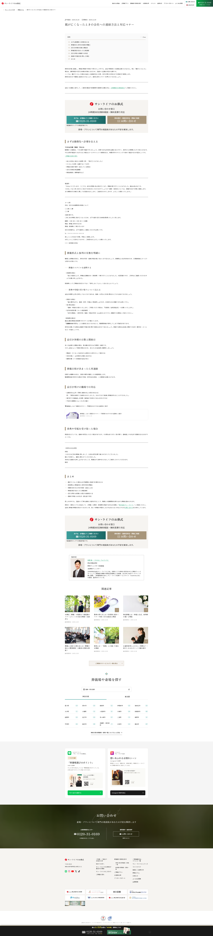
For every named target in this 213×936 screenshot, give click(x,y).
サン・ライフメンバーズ (140, 864)
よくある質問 (179, 3)
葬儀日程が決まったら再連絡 (80, 50)
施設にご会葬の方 (138, 870)
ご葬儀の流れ (100, 874)
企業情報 (135, 882)
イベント (153, 3)
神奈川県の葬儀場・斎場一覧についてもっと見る (105, 733)
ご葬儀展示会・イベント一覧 (137, 860)
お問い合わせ (129, 508)
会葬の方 (159, 3)
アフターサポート (169, 3)
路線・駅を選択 (90, 689)
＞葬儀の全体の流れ (71, 156)
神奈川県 (85, 696)
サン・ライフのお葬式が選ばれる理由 (103, 867)
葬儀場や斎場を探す (135, 3)
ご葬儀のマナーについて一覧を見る (106, 663)
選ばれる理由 (116, 3)
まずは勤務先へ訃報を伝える (80, 42)
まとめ (73, 59)
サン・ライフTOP (10, 9)
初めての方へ (100, 864)
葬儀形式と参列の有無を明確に (81, 45)
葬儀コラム (21, 9)
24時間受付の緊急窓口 (118, 88)
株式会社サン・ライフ (126, 505)
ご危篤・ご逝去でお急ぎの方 (101, 860)
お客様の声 (146, 3)
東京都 (127, 696)
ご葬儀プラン (125, 3)
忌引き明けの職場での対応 (79, 53)
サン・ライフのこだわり (103, 871)
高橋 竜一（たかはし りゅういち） (98, 560)
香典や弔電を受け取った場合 (80, 56)
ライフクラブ (137, 867)
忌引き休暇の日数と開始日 (79, 48)
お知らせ (135, 876)
